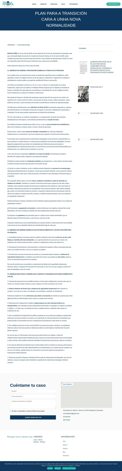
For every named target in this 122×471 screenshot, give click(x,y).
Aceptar (50, 468)
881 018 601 (66, 420)
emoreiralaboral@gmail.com (71, 413)
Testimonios (73, 4)
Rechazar (57, 468)
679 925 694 (66, 416)
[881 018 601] (61, 420)
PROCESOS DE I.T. (96, 87)
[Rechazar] (120, 466)
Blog (63, 4)
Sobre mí (43, 4)
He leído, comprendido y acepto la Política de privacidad (28, 411)
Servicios (54, 4)
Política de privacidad (69, 468)
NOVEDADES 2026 (96, 113)
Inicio (34, 4)
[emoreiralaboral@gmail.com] (61, 413)
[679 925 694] (61, 416)
